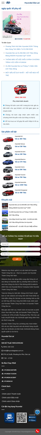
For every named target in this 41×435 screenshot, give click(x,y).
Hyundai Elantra (20, 159)
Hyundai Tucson (20, 175)
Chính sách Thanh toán (11, 394)
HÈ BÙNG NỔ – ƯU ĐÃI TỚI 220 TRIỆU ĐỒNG (23, 226)
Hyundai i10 (18, 136)
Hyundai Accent (20, 151)
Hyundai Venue (20, 144)
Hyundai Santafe (20, 182)
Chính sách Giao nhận (11, 401)
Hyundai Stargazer (21, 190)
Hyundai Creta (19, 167)
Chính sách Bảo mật (10, 397)
